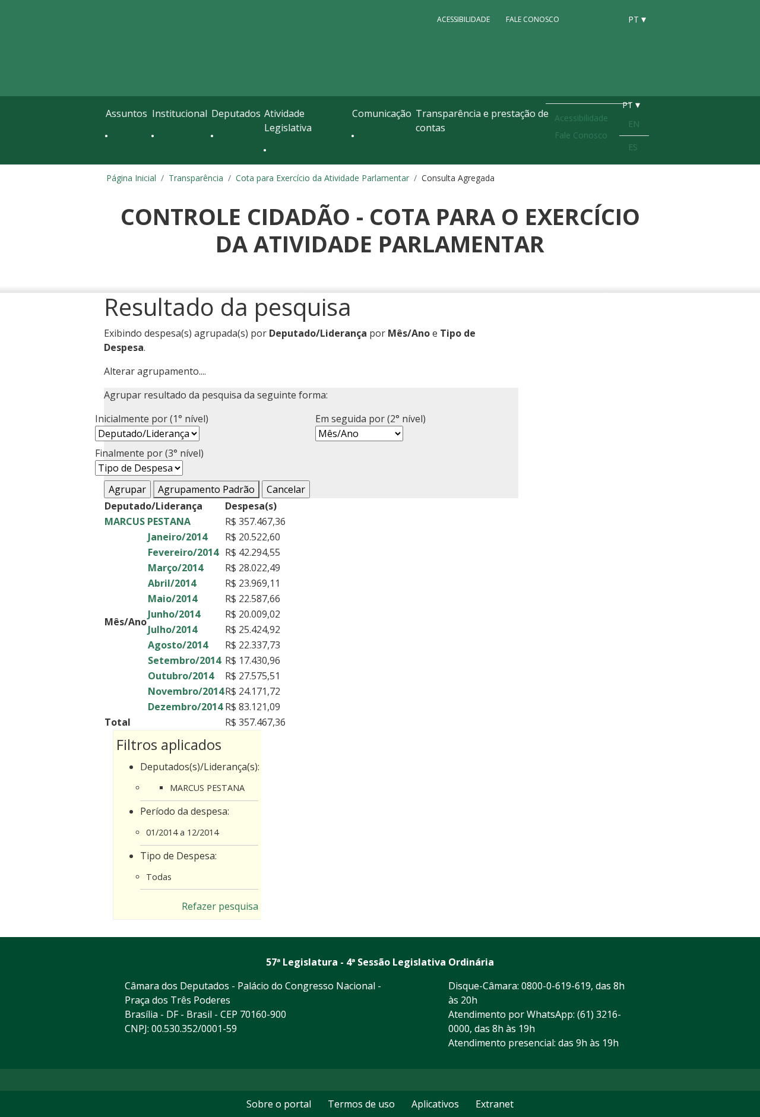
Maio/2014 (172, 598)
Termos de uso (361, 1103)
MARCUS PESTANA (147, 521)
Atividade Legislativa (288, 120)
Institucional (179, 113)
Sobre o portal (278, 1103)
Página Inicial (131, 177)
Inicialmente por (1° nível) (151, 418)
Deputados (236, 113)
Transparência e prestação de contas (482, 120)
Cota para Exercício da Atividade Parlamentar (322, 177)
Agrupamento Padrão (206, 489)
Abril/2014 (172, 583)
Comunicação (381, 113)
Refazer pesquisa (220, 906)
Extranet (495, 1103)
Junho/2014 (174, 614)
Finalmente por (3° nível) (149, 453)
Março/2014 (175, 567)
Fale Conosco (532, 19)
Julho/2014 (172, 629)
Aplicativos (435, 1103)
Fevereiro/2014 (183, 552)
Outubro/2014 (181, 675)
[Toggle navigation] (111, 161)
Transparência (196, 177)
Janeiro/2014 (177, 536)
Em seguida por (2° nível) (370, 418)
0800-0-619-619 (556, 985)
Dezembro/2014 (185, 706)
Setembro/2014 (184, 660)
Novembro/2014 (186, 691)
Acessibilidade (463, 19)
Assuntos (126, 113)
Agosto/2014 (178, 644)
